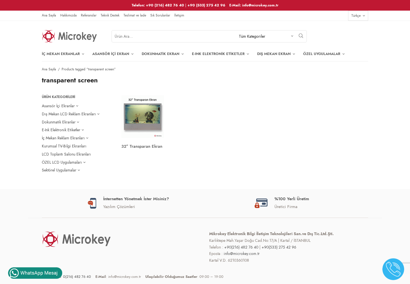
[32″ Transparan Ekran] (142, 116)
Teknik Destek (110, 15)
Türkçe (356, 15)
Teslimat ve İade (135, 15)
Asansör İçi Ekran (110, 53)
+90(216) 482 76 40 (241, 247)
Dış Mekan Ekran (274, 53)
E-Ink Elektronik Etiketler (218, 53)
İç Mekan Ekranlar (61, 53)
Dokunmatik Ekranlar (59, 122)
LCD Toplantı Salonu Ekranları (66, 154)
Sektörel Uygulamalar (59, 170)
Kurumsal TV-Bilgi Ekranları (64, 146)
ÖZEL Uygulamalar (321, 53)
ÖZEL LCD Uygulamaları (62, 162)
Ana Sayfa (49, 15)
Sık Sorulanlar (160, 15)
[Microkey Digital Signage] (70, 36)
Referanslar (89, 15)
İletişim (179, 15)
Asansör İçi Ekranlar (58, 106)
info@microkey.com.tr (242, 253)
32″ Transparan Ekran (141, 146)
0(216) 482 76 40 (77, 276)
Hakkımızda (68, 15)
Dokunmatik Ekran (160, 53)
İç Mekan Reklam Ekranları (63, 138)
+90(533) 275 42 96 (279, 247)
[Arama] (301, 35)
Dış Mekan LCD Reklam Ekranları (69, 114)
